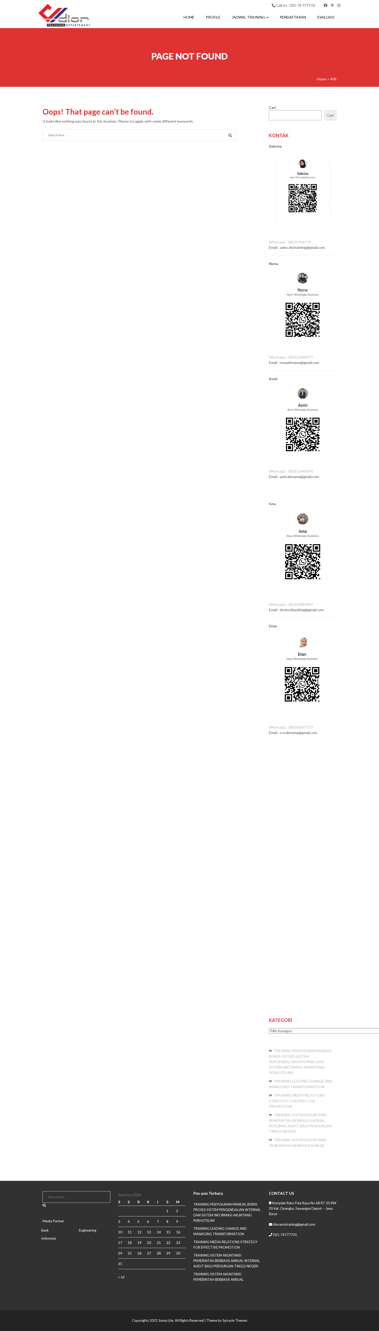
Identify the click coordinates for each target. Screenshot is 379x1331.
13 (149, 1232)
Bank (45, 1230)
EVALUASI (326, 17)
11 (130, 1232)
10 (120, 1232)
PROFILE (213, 17)
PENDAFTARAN (293, 17)
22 (168, 1242)
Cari (272, 107)
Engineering (87, 1230)
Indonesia (48, 1238)
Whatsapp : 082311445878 (291, 471)
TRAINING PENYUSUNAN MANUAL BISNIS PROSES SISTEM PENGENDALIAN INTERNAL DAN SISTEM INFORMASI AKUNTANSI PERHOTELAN (300, 1061)
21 (159, 1242)
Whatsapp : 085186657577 (291, 727)
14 (159, 1232)
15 (168, 1232)
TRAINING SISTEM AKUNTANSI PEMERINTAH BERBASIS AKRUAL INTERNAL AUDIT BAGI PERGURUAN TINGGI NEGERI (226, 1260)
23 (178, 1242)
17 (120, 1242)
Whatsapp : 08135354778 (290, 242)
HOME (189, 17)
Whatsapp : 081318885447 (291, 604)
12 (139, 1232)
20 (149, 1242)
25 (130, 1253)
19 (139, 1242)
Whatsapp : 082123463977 (291, 357)
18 (130, 1242)
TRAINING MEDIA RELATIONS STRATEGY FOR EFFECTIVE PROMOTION (297, 1100)
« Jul (121, 1277)
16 (178, 1232)
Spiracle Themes (235, 1320)
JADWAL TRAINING (249, 17)
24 (120, 1253)
